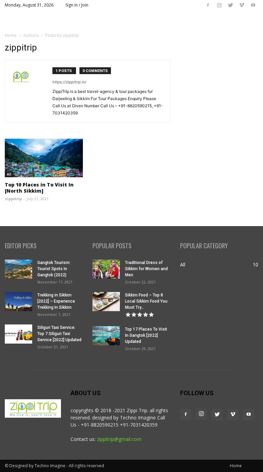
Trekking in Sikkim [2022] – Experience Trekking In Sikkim (56, 301)
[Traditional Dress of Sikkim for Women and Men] (106, 269)
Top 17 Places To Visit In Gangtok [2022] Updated (146, 335)
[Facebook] (208, 5)
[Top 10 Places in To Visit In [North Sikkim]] (44, 158)
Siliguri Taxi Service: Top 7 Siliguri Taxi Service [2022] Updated (59, 333)
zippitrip (13, 198)
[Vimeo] (242, 5)
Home (11, 35)
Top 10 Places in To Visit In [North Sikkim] (39, 187)
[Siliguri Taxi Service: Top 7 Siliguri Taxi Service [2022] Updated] (18, 334)
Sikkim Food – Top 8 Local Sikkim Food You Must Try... (146, 301)
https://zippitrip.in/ (69, 82)
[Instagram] (219, 5)
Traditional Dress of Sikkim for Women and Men (146, 268)
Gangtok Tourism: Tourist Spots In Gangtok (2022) (54, 268)
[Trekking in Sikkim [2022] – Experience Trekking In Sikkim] (18, 301)
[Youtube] (253, 5)
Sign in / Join (76, 5)
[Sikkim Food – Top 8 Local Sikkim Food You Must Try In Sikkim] (106, 301)
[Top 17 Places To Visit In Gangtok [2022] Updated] (106, 335)
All (9, 174)
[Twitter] (230, 5)
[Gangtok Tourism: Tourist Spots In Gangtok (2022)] (18, 269)
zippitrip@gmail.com (119, 439)
